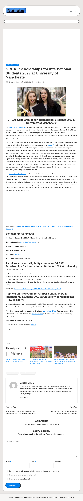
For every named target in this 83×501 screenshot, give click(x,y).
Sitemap (39, 497)
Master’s (18, 254)
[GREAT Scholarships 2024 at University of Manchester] (17, 352)
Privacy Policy (29, 497)
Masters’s (51, 145)
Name (8, 462)
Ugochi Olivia (27, 383)
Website (58, 462)
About (11, 497)
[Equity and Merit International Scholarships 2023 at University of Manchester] (65, 352)
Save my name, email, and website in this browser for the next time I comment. (34, 471)
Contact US (19, 497)
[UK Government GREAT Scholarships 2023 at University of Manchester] (41, 352)
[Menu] (71, 10)
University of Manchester (17, 127)
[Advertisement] (41, 47)
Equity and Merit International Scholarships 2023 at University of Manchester (65, 361)
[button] (24, 398)
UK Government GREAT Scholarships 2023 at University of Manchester (41, 361)
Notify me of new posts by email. (19, 479)
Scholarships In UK (12, 65)
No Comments (40, 82)
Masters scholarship (12, 373)
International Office (49, 311)
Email (33, 462)
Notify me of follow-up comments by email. (22, 475)
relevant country (37, 314)
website (33, 325)
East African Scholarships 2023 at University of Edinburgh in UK (37, 289)
